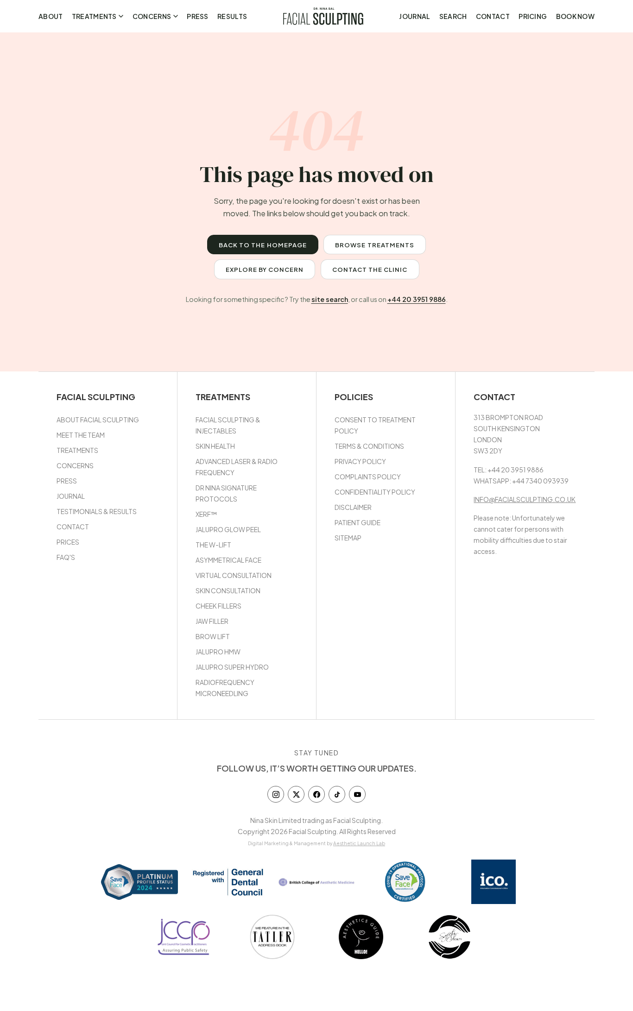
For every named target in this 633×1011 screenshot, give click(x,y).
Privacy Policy (360, 461)
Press (197, 16)
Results (232, 16)
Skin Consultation (228, 590)
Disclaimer (353, 507)
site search (329, 299)
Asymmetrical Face (228, 560)
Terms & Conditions (369, 446)
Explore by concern (265, 269)
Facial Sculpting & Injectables (228, 425)
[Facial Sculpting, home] (323, 16)
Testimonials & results (97, 511)
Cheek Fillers (218, 606)
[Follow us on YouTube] (357, 794)
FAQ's (66, 557)
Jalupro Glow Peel (228, 529)
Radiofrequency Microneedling (225, 687)
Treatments (94, 16)
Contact (493, 16)
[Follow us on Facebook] (316, 794)
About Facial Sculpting (98, 419)
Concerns (152, 16)
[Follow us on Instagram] (276, 794)
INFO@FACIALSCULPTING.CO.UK (525, 499)
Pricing (533, 16)
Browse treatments (374, 245)
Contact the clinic (370, 269)
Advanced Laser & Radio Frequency (237, 467)
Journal (414, 16)
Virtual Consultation (234, 575)
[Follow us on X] (296, 794)
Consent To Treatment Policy (375, 425)
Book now (575, 16)
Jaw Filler (212, 621)
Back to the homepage (263, 245)
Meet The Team (81, 435)
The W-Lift (213, 544)
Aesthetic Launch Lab (359, 843)
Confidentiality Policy (375, 492)
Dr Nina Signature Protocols (226, 493)
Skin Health (215, 446)
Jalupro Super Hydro (232, 667)
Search (453, 16)
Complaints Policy (368, 476)
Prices (68, 542)
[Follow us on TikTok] (337, 794)
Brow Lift (213, 636)
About (50, 16)
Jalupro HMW (218, 651)
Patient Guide (357, 522)
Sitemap (348, 538)
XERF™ (206, 514)
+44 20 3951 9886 (416, 299)
